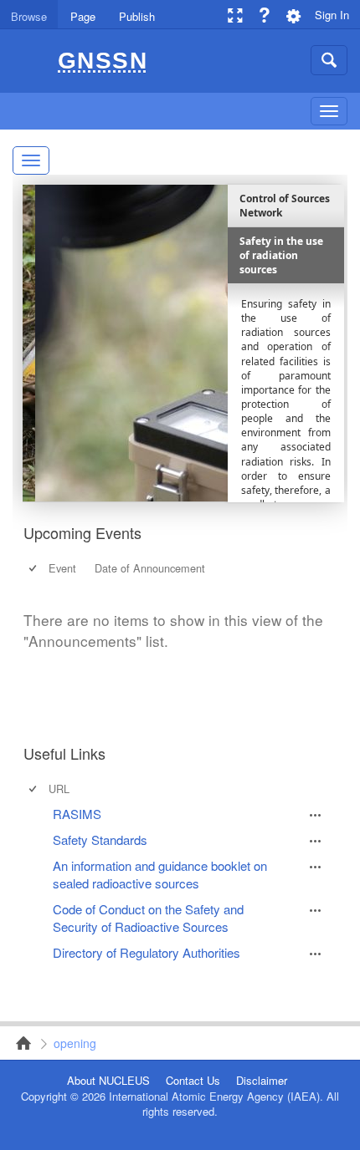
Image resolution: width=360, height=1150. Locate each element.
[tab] (29, 14)
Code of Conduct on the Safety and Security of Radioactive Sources (148, 917)
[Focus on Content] (234, 14)
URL (59, 788)
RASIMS (77, 813)
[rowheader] (33, 814)
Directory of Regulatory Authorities (146, 952)
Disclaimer (261, 1080)
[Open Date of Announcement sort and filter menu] (101, 577)
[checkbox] (33, 567)
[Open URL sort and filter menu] (55, 798)
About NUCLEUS (108, 1080)
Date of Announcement (150, 568)
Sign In (332, 15)
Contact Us (193, 1080)
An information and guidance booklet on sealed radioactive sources (160, 874)
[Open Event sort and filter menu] (55, 577)
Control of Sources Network (18, 1043)
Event (62, 568)
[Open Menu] (315, 815)
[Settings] (293, 14)
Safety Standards (100, 839)
